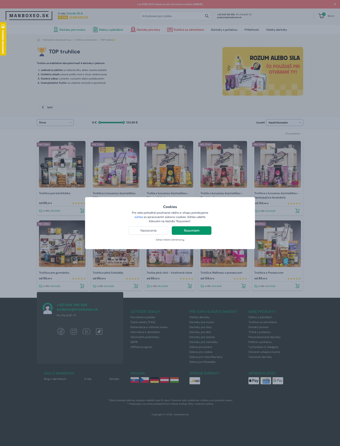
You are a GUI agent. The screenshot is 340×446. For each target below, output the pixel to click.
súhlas (139, 217)
